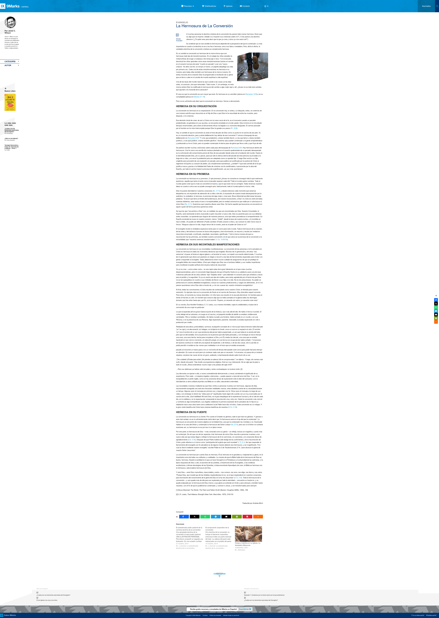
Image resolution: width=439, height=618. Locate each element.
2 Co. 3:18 (232, 407)
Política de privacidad (215, 615)
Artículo (178, 39)
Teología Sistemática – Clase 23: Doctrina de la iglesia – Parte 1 (12, 146)
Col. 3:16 (192, 439)
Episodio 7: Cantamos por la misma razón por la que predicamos (264, 595)
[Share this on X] (194, 516)
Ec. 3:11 (216, 191)
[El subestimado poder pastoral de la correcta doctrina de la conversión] (190, 537)
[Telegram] (216, 516)
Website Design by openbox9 (231, 615)
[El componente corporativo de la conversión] (220, 537)
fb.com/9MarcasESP (418, 615)
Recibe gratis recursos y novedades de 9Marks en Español (219, 609)
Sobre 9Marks (10, 615)
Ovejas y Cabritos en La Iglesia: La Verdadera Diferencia (247, 544)
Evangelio (182, 22)
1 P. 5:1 (241, 442)
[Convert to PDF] (247, 516)
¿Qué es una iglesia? (11, 138)
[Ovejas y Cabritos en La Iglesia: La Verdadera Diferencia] (248, 534)
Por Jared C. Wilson (10, 31)
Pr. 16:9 (234, 128)
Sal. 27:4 (234, 424)
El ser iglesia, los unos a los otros (47, 600)
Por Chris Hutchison (10, 140)
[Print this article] (237, 516)
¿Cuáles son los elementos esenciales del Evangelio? (12, 130)
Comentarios (219, 575)
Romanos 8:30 (193, 138)
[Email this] (226, 516)
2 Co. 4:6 (238, 477)
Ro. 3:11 (188, 204)
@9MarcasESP (432, 615)
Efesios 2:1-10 (199, 96)
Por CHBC (7, 150)
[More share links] (258, 516)
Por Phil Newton (9, 133)
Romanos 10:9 (250, 94)
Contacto (205, 615)
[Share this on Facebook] (184, 516)
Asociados (426, 6)
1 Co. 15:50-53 (221, 239)
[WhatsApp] (205, 516)
